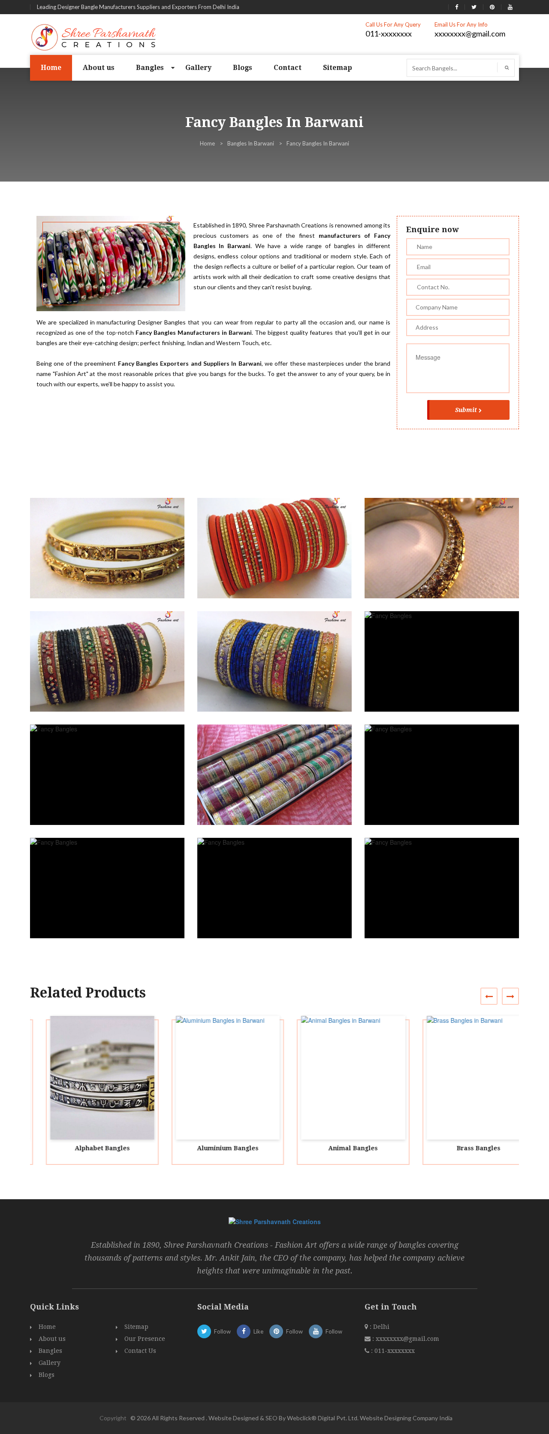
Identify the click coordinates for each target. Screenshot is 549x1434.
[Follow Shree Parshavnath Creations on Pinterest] (492, 6)
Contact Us (140, 1350)
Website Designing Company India (406, 1418)
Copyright (113, 1418)
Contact (288, 68)
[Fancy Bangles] (111, 556)
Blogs (242, 68)
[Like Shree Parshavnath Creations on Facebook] (456, 6)
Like (258, 1331)
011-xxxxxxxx (388, 33)
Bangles (150, 68)
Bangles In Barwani (250, 143)
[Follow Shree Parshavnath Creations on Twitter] (474, 6)
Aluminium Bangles (211, 1148)
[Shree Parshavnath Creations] (94, 36)
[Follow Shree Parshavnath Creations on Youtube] (510, 6)
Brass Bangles (463, 1148)
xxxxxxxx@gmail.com (469, 33)
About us (99, 68)
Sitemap (337, 68)
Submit (466, 409)
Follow (222, 1331)
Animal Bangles (337, 1148)
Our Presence (144, 1338)
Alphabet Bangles (86, 1148)
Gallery (198, 68)
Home (51, 68)
